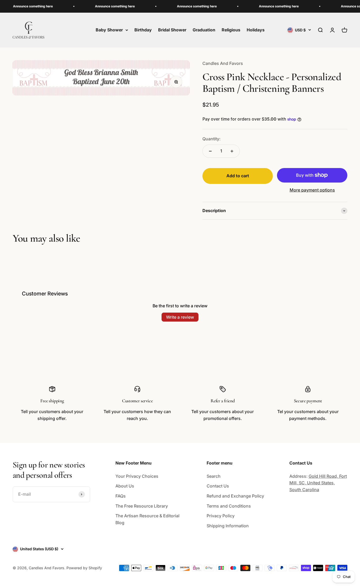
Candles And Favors (222, 63)
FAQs (120, 496)
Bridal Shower (172, 29)
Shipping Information (228, 525)
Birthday (143, 29)
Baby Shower (109, 29)
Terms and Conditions (229, 506)
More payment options (312, 190)
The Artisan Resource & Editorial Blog (147, 519)
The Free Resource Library (141, 506)
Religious (231, 29)
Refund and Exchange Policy (235, 496)
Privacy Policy (221, 515)
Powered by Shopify (84, 568)
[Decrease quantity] (210, 151)
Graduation (204, 29)
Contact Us (218, 486)
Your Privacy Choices (136, 476)
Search (214, 476)
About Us (124, 486)
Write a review (180, 317)
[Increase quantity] (232, 151)
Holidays (256, 29)
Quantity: (211, 138)
